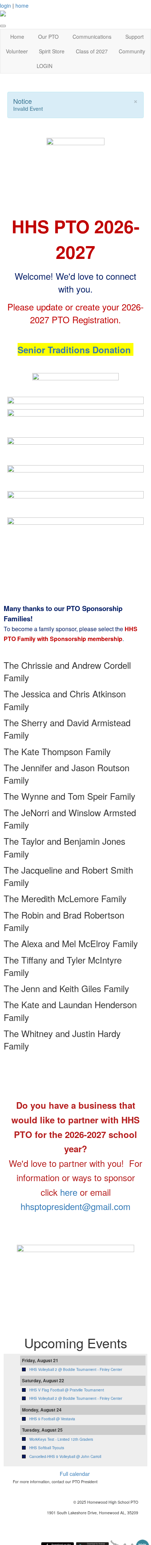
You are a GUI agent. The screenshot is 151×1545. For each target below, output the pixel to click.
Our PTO (48, 36)
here (68, 1192)
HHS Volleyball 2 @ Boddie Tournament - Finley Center (75, 1369)
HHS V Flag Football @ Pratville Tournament (66, 1390)
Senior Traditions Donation (74, 349)
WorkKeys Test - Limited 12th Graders (61, 1439)
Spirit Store (52, 51)
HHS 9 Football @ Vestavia (52, 1418)
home (22, 5)
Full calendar (75, 1473)
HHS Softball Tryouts (46, 1447)
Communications (92, 36)
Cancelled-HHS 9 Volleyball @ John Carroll (65, 1456)
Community (132, 51)
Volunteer (17, 51)
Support (134, 36)
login (5, 5)
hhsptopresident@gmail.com (75, 1206)
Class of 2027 (92, 51)
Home (17, 36)
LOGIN (44, 65)
